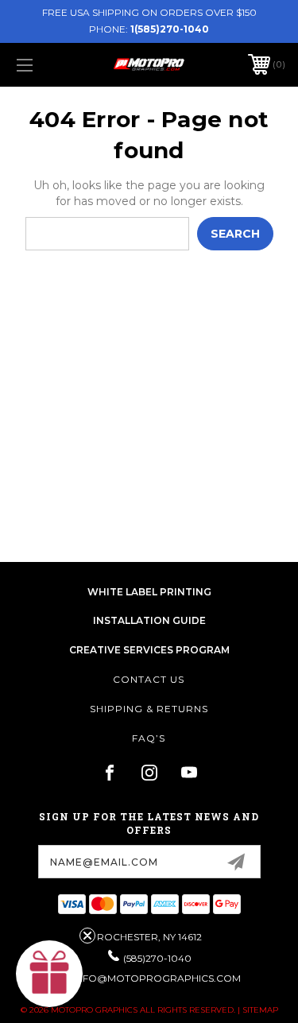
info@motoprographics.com (157, 978)
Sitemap (260, 1010)
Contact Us (148, 679)
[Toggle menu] (43, 65)
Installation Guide (149, 620)
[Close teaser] (87, 936)
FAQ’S (148, 738)
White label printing (149, 592)
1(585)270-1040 (169, 29)
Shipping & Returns (149, 709)
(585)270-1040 (157, 958)
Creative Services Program (149, 650)
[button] (49, 973)
